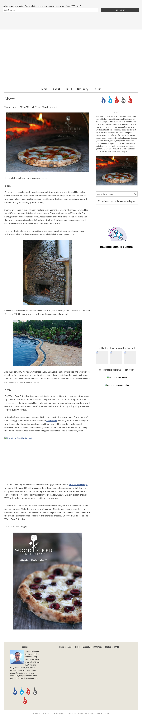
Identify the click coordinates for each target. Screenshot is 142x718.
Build (77, 646)
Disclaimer (83, 714)
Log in (107, 714)
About (70, 646)
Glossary (86, 646)
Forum (116, 646)
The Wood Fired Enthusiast (71, 56)
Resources (97, 646)
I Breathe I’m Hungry (78, 484)
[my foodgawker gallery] (117, 377)
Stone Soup (51, 420)
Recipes (108, 646)
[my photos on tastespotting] (117, 385)
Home (61, 646)
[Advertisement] (71, 21)
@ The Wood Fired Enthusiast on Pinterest (116, 348)
